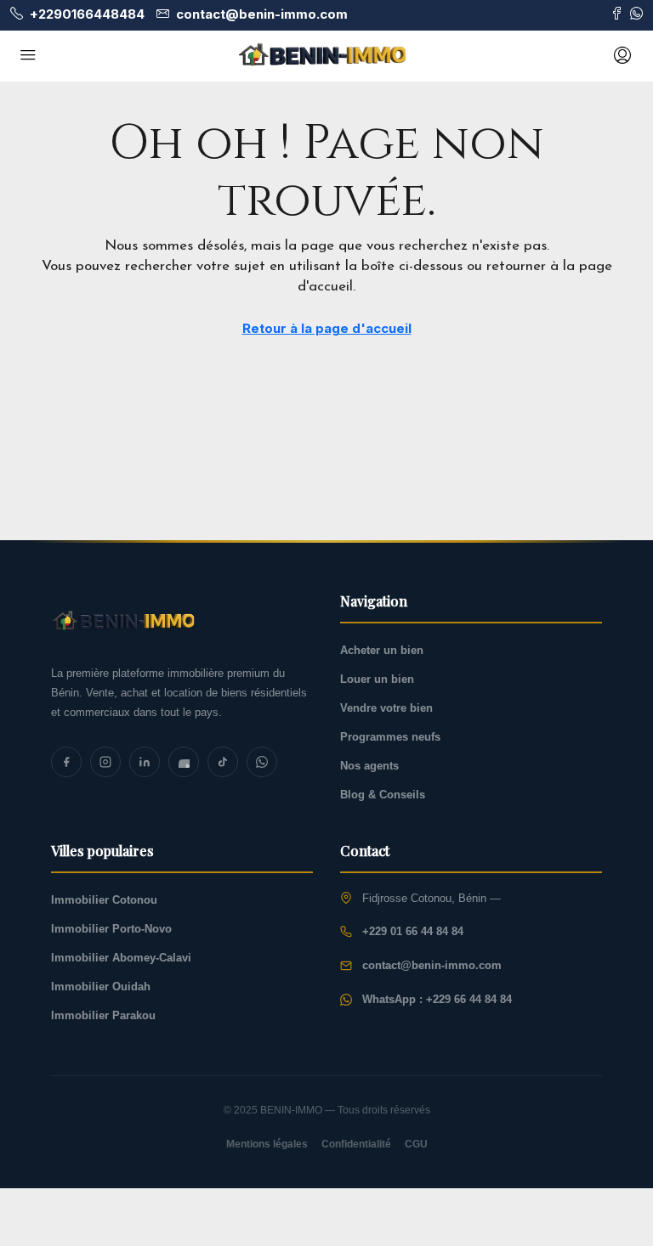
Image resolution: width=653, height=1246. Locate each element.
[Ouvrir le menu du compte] (620, 56)
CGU (416, 1144)
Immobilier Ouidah (100, 986)
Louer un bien (377, 679)
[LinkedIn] (144, 762)
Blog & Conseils (382, 794)
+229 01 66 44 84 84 (412, 931)
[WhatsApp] (262, 762)
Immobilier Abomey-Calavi (121, 957)
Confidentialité (356, 1144)
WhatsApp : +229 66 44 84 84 (437, 999)
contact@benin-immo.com (432, 965)
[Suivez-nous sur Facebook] (616, 14)
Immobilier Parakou (103, 1015)
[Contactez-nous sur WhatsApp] (636, 14)
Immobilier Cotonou (104, 900)
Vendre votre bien (386, 708)
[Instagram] (105, 762)
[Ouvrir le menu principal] (28, 56)
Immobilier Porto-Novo (111, 928)
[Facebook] (66, 762)
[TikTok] (222, 762)
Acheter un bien (381, 650)
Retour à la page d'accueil (327, 328)
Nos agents (369, 765)
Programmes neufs (390, 736)
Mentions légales (267, 1144)
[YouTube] (183, 762)
